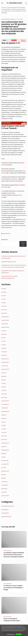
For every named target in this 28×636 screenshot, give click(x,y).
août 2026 (3, 288)
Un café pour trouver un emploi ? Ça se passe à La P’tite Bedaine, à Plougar (13, 588)
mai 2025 (3, 341)
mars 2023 (3, 432)
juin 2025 (3, 337)
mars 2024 (3, 390)
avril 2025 (3, 344)
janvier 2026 (4, 313)
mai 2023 (3, 425)
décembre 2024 (5, 358)
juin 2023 (3, 422)
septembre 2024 (5, 369)
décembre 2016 (4, 460)
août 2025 (3, 330)
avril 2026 (3, 302)
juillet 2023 (3, 418)
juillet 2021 (3, 453)
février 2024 (4, 393)
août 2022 (3, 446)
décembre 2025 (5, 316)
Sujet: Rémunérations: (6, 516)
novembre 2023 (5, 404)
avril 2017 (3, 457)
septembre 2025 (5, 327)
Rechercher (4, 239)
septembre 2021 (5, 450)
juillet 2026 (3, 292)
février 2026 (4, 309)
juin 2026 (3, 295)
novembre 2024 (5, 362)
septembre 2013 (5, 471)
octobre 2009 (4, 485)
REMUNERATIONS (15, 3)
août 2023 (3, 414)
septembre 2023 (5, 411)
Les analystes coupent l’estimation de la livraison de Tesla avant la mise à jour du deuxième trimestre (14, 554)
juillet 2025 (3, 334)
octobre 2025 (4, 323)
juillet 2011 (3, 478)
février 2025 (4, 351)
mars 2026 (3, 306)
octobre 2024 (4, 365)
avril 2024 (3, 386)
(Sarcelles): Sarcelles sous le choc (8, 261)
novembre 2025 (5, 320)
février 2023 (4, 436)
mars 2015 (3, 467)
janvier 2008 (4, 488)
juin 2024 (3, 379)
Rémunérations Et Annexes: (7, 506)
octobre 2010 (4, 481)
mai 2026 (3, 299)
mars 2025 (3, 348)
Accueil (3, 7)
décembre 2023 (5, 400)
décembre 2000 (5, 495)
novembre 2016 (4, 464)
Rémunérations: (5, 509)
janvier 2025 (4, 355)
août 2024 (3, 372)
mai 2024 (3, 383)
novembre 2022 (5, 443)
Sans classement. (7, 233)
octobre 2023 (4, 407)
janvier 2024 (4, 397)
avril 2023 (3, 429)
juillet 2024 (3, 376)
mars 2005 (3, 492)
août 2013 (3, 474)
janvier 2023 (4, 439)
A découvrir (14, 179)
